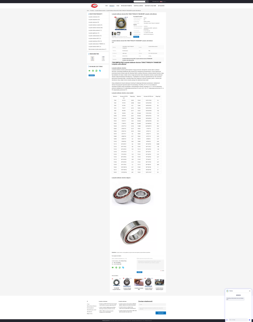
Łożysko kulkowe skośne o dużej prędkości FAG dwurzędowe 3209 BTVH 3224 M (149, 289)
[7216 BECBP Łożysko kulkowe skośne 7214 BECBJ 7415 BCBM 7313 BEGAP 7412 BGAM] (116, 282)
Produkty (112, 5)
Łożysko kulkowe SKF (94, 38)
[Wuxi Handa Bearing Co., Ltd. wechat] (97, 71)
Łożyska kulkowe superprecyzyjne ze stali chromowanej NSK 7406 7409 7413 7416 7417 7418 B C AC (159, 289)
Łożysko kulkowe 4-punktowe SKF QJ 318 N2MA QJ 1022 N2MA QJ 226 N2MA (127, 289)
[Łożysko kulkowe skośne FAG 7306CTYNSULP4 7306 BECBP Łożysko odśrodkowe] (121, 23)
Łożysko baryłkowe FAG (94, 41)
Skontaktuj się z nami (150, 5)
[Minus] (249, 291)
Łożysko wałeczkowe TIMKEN (96, 43)
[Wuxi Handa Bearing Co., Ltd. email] (90, 71)
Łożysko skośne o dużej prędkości (122, 252)
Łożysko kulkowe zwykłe (94, 25)
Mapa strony (89, 313)
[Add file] (227, 319)
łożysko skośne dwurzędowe (134, 252)
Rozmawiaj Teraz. (155, 1)
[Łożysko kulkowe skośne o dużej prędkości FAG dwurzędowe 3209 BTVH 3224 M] (148, 282)
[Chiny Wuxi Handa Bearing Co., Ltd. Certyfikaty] (92, 58)
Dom (106, 5)
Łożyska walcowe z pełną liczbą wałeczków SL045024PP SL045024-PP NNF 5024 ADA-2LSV (127, 308)
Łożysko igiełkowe (93, 33)
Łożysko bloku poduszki (94, 30)
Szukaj (147, 1)
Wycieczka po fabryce (126, 5)
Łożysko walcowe (93, 22)
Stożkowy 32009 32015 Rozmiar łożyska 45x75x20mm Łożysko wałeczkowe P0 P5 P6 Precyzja (108, 304)
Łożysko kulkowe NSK (94, 46)
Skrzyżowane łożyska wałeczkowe (97, 49)
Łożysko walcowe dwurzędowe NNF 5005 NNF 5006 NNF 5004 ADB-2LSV (128, 311)
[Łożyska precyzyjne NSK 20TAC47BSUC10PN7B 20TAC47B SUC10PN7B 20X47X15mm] (139, 282)
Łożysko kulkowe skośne (100, 10)
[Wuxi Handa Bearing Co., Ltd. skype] (100, 70)
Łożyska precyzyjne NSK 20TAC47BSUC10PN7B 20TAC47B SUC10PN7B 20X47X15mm (139, 289)
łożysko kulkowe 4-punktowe (145, 252)
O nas (117, 5)
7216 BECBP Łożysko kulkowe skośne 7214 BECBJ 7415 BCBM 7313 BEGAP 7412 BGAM (116, 289)
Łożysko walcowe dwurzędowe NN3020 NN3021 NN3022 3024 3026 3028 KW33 (127, 304)
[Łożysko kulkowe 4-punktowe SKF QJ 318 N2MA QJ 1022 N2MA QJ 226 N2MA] (127, 282)
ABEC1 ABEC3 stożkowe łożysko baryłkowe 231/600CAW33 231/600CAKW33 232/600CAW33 (106, 311)
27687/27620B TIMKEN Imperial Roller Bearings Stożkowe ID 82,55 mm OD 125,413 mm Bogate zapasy (107, 308)
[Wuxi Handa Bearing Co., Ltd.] (94, 6)
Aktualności (161, 5)
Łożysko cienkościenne (94, 35)
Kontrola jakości (138, 5)
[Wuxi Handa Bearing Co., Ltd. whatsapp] (93, 71)
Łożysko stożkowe (93, 17)
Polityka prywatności (106, 320)
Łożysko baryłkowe (93, 19)
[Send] (250, 319)
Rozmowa (136, 36)
